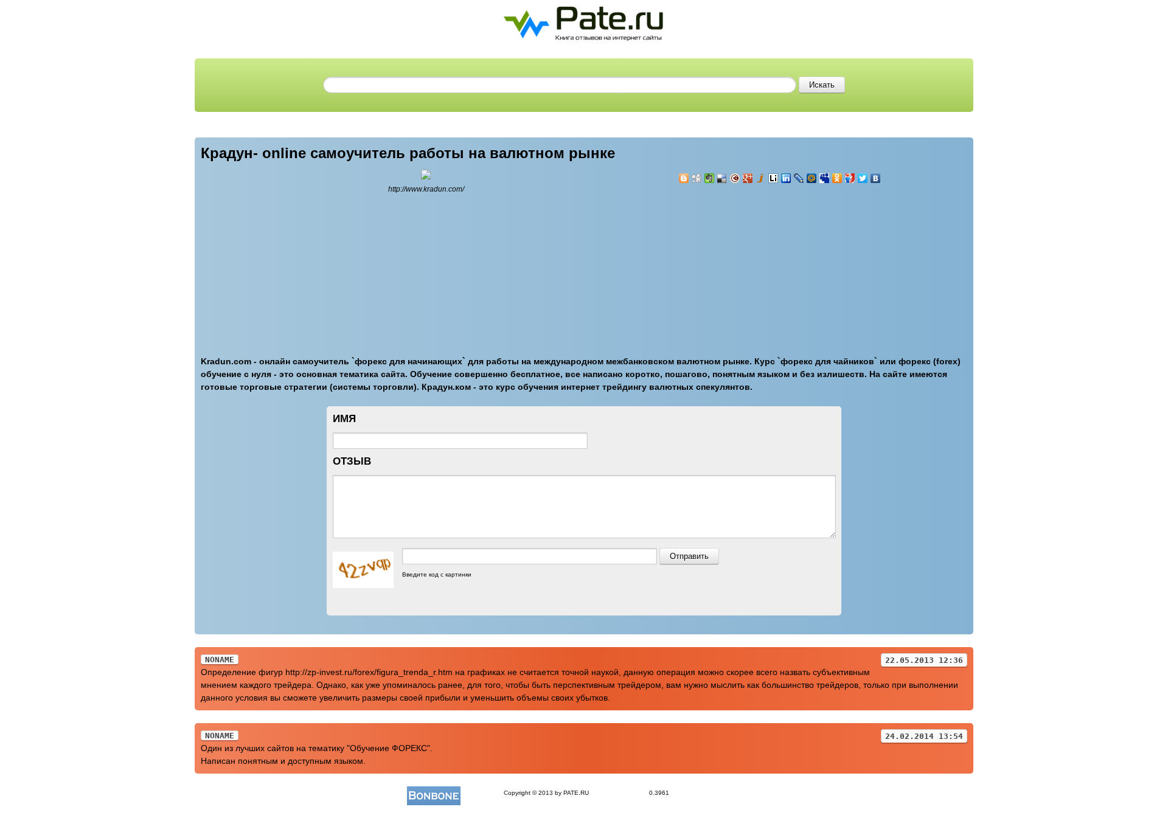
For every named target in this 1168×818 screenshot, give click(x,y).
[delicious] (722, 178)
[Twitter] (863, 178)
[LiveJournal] (799, 178)
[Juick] (760, 178)
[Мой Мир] (811, 178)
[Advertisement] (751, 263)
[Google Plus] (748, 178)
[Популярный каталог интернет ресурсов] (434, 792)
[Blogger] (684, 178)
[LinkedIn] (786, 178)
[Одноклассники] (837, 178)
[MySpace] (824, 178)
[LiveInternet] (773, 178)
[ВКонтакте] (875, 178)
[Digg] (696, 178)
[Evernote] (709, 178)
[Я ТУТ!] (850, 178)
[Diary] (735, 178)
